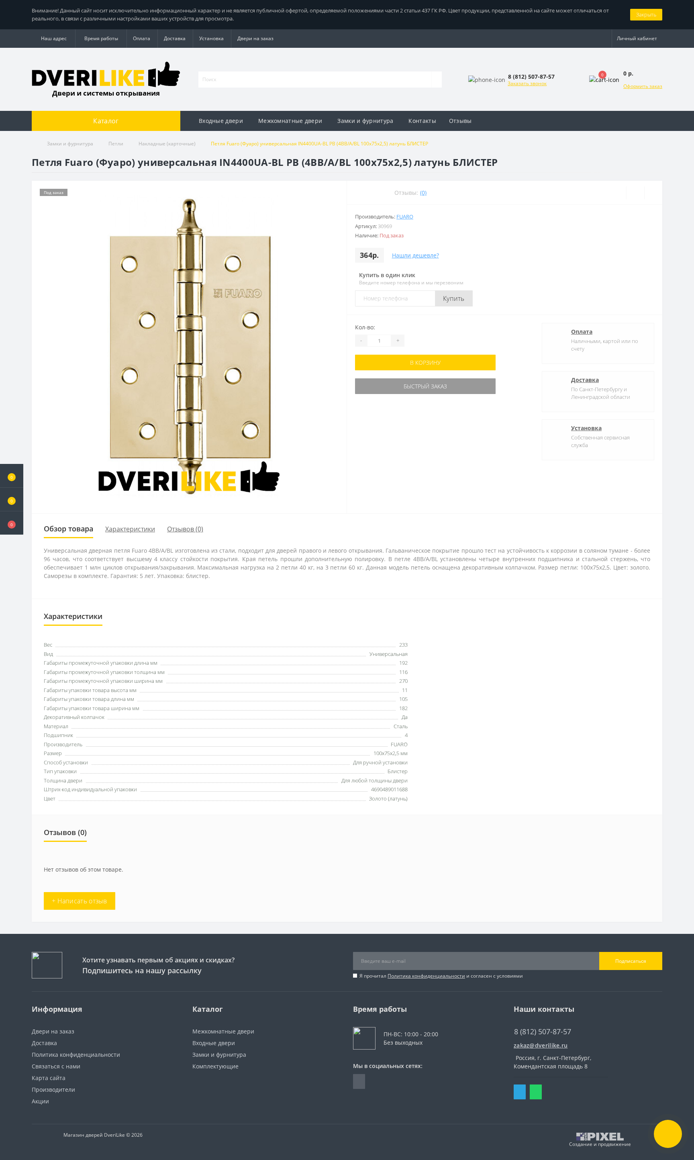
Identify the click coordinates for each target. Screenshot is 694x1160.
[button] (11, 523)
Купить (454, 298)
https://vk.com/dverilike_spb (359, 1081)
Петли (115, 143)
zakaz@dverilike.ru (540, 1045)
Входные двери (221, 121)
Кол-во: (365, 327)
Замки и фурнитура (365, 121)
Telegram (520, 1091)
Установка (211, 38)
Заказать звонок (527, 83)
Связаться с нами (56, 1066)
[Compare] (653, 192)
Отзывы (460, 121)
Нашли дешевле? (415, 255)
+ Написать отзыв (79, 901)
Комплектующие (215, 1066)
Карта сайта (48, 1078)
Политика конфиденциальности (426, 975)
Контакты (422, 121)
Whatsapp (536, 1091)
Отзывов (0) (185, 529)
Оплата (141, 38)
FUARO (404, 216)
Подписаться (630, 961)
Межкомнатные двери (290, 121)
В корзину (425, 362)
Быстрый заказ (425, 386)
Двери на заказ (255, 38)
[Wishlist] (635, 192)
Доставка (175, 38)
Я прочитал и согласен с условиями (441, 975)
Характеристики (130, 529)
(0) (423, 192)
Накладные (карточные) (167, 143)
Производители (53, 1089)
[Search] (436, 79)
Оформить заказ (642, 86)
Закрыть (646, 14)
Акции (40, 1101)
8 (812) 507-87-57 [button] (542, 1031)
